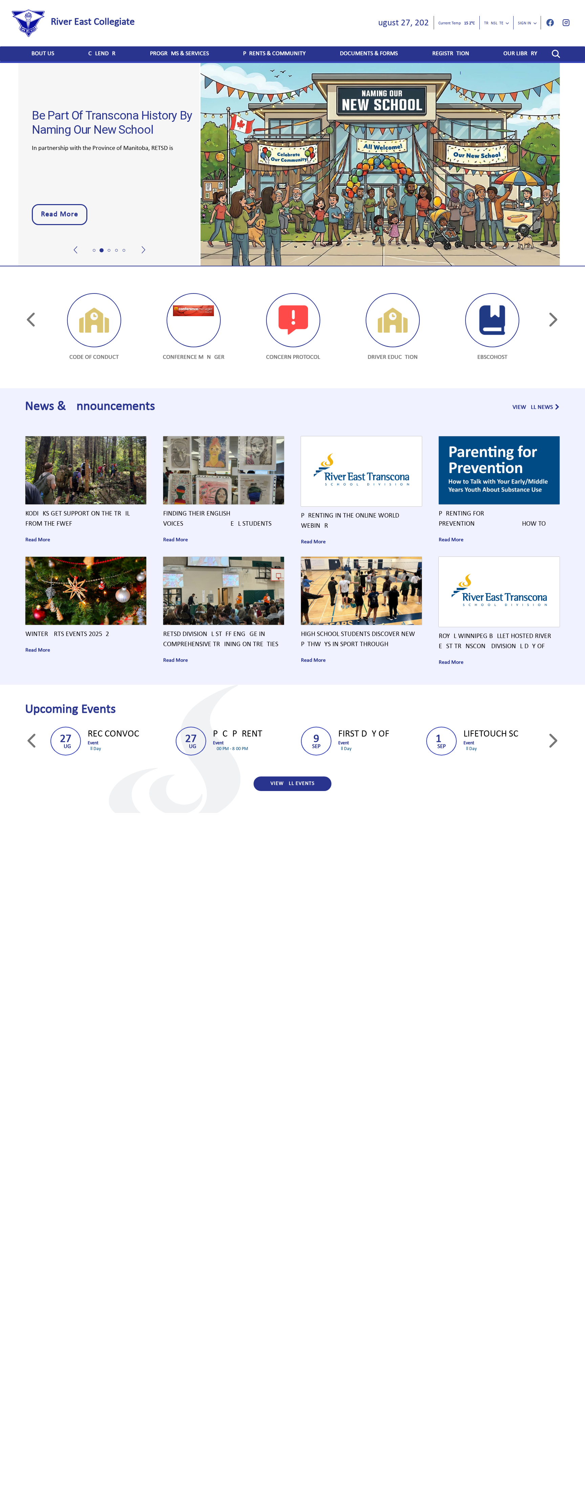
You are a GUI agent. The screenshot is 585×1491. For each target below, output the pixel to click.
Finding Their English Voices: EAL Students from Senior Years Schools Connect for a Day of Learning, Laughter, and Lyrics (222, 519)
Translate (493, 23)
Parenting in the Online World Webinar (350, 520)
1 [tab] (94, 250)
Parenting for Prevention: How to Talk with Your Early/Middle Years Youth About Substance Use (493, 519)
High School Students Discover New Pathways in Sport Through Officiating (358, 640)
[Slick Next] (143, 234)
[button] (556, 54)
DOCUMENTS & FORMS (369, 53)
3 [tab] (109, 250)
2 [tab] (101, 250)
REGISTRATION (450, 53)
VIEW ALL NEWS (533, 407)
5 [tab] (124, 250)
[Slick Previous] (76, 234)
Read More (59, 214)
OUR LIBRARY (520, 53)
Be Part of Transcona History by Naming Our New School (112, 123)
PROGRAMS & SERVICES (179, 53)
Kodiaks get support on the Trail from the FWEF (77, 518)
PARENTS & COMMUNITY (274, 53)
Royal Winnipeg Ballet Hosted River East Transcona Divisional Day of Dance (495, 642)
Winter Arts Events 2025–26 (67, 634)
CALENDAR (101, 53)
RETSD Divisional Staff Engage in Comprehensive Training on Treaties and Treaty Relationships (220, 640)
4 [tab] (116, 250)
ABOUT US (41, 53)
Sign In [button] (524, 23)
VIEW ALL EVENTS (292, 783)
